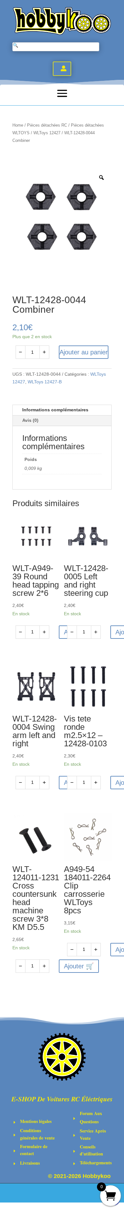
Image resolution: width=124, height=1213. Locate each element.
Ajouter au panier (83, 352)
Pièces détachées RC (47, 125)
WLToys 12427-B (45, 381)
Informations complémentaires (55, 409)
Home (17, 125)
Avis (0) (30, 420)
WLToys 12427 (46, 132)
